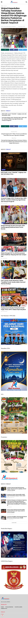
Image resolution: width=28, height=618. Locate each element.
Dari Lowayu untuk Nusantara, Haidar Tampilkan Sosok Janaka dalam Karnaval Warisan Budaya (13, 282)
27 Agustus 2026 (4, 258)
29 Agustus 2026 (4, 230)
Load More (14, 522)
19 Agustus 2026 (10, 491)
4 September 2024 (21, 26)
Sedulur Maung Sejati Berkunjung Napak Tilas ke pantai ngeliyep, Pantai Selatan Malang (16, 489)
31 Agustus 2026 (4, 203)
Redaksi (2, 606)
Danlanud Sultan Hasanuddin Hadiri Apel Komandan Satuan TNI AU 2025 (16, 495)
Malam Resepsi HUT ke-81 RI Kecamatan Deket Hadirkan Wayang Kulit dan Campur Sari (13, 254)
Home (2, 5)
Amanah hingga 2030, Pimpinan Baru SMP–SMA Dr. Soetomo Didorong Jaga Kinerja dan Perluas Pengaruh (14, 119)
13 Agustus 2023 (10, 519)
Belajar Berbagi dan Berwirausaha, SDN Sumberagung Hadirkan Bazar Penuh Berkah (13, 227)
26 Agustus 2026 (4, 311)
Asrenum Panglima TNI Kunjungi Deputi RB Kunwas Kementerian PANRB (17, 517)
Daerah (5, 5)
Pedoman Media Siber (9, 606)
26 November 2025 (11, 497)
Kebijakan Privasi (4, 608)
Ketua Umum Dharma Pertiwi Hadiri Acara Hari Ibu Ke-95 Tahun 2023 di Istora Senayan (16, 511)
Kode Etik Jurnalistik (18, 606)
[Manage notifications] (2, 616)
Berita (3, 195)
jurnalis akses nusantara (11, 26)
